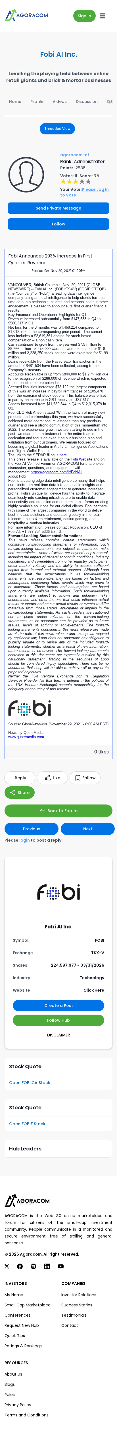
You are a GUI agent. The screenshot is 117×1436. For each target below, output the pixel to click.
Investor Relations (78, 1295)
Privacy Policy (18, 1405)
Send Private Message (58, 208)
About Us (13, 1374)
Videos (60, 101)
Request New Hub (22, 1325)
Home (15, 101)
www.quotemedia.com (26, 737)
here (64, 455)
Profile (36, 101)
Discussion (87, 101)
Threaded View (57, 128)
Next (87, 829)
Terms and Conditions (27, 1415)
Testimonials (74, 1315)
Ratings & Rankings (23, 1346)
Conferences (18, 1315)
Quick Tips (15, 1335)
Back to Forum (62, 811)
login (24, 840)
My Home (14, 1295)
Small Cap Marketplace (28, 1305)
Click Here (93, 990)
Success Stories (76, 1305)
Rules (10, 1394)
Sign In (84, 16)
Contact (69, 1325)
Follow (58, 224)
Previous (31, 829)
